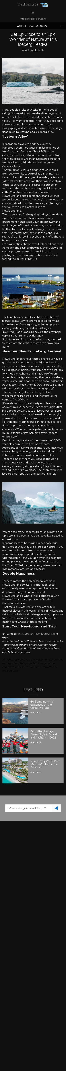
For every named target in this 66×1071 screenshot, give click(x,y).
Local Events (37, 50)
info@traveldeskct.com (33, 18)
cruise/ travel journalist (39, 633)
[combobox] (28, 808)
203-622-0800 (38, 25)
